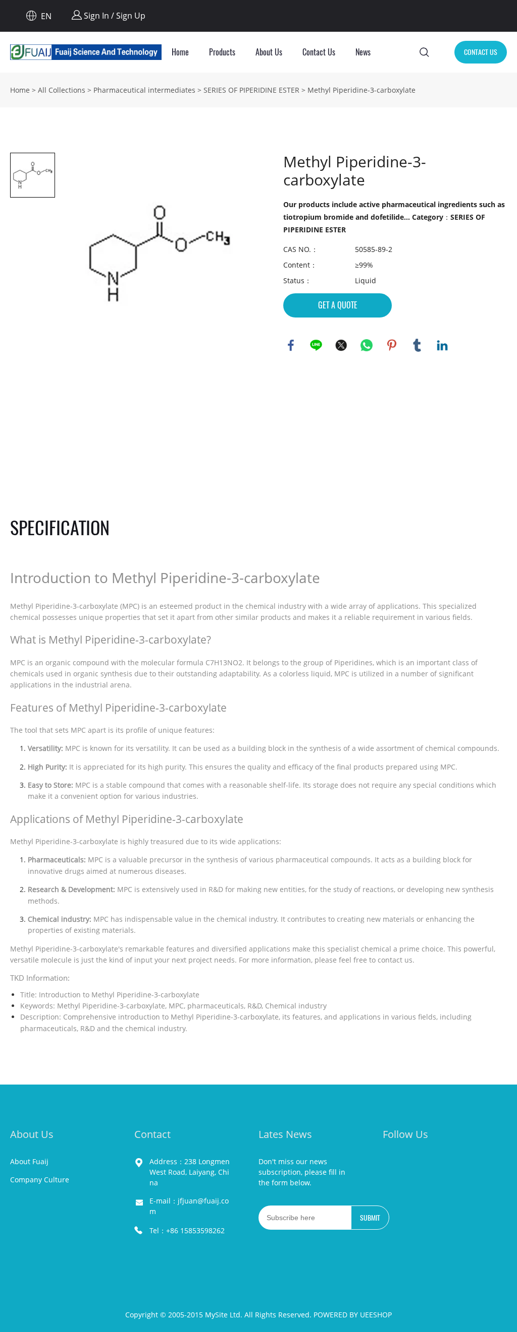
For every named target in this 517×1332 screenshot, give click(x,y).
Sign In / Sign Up (113, 15)
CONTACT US (480, 52)
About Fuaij (29, 1161)
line (316, 345)
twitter (341, 345)
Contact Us (318, 52)
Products (222, 52)
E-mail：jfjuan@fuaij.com (189, 1206)
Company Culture (39, 1179)
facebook (290, 345)
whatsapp (366, 345)
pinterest (391, 345)
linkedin (442, 345)
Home (180, 52)
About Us (268, 52)
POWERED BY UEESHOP (353, 1314)
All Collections (61, 90)
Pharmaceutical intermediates (144, 90)
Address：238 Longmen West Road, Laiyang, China (189, 1172)
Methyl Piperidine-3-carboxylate (361, 90)
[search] (424, 53)
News (363, 52)
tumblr (417, 345)
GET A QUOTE (337, 305)
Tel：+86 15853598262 (187, 1230)
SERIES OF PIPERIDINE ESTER (251, 90)
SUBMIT (370, 1218)
